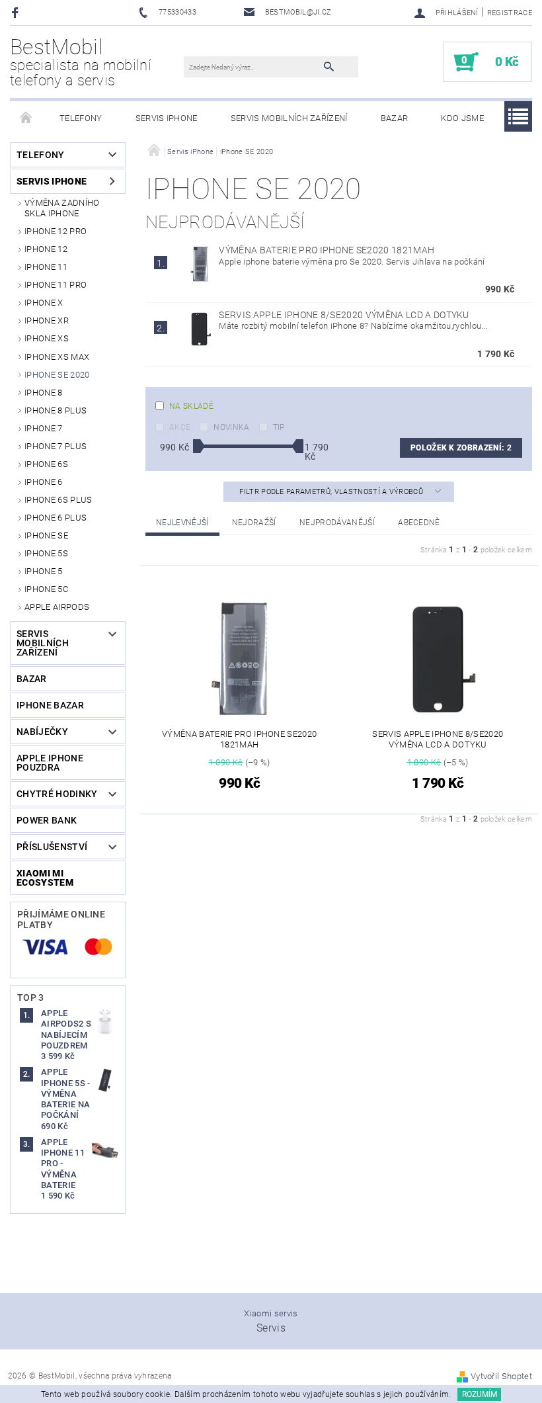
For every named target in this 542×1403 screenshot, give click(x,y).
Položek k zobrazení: (461, 447)
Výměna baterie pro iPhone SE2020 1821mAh (326, 250)
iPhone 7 (43, 428)
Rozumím (479, 1394)
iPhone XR (46, 320)
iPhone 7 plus (55, 446)
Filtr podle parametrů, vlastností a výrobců (332, 492)
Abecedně (419, 522)
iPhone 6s (46, 464)
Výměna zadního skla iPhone (61, 208)
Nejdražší (254, 522)
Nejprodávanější (337, 522)
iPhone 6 (43, 482)
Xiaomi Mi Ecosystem (45, 878)
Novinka (231, 427)
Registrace (509, 13)
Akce (179, 427)
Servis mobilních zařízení (289, 118)
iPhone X (43, 303)
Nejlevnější (182, 522)
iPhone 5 (43, 571)
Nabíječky (42, 731)
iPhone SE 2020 (56, 375)
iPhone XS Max (56, 357)
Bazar (394, 118)
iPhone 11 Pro (55, 285)
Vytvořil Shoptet (501, 1376)
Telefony (80, 118)
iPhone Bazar (50, 705)
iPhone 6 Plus (55, 518)
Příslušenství (52, 846)
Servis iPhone (167, 118)
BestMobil (80, 61)
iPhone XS (46, 338)
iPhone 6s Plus (58, 500)
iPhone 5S (46, 553)
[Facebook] (17, 12)
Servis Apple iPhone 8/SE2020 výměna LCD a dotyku (344, 315)
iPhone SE (46, 535)
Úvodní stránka (26, 118)
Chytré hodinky (57, 793)
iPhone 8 (43, 393)
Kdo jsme (462, 118)
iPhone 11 (45, 267)
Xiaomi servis (270, 1313)
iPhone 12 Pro (55, 231)
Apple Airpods (56, 607)
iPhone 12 (45, 249)
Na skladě (191, 406)
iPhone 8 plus (55, 410)
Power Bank (47, 820)
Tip (279, 427)
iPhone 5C (46, 589)
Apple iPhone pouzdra (50, 763)
